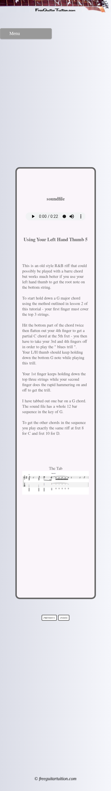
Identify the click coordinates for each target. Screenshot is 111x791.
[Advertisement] (55, 100)
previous (49, 617)
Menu (14, 33)
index (63, 617)
